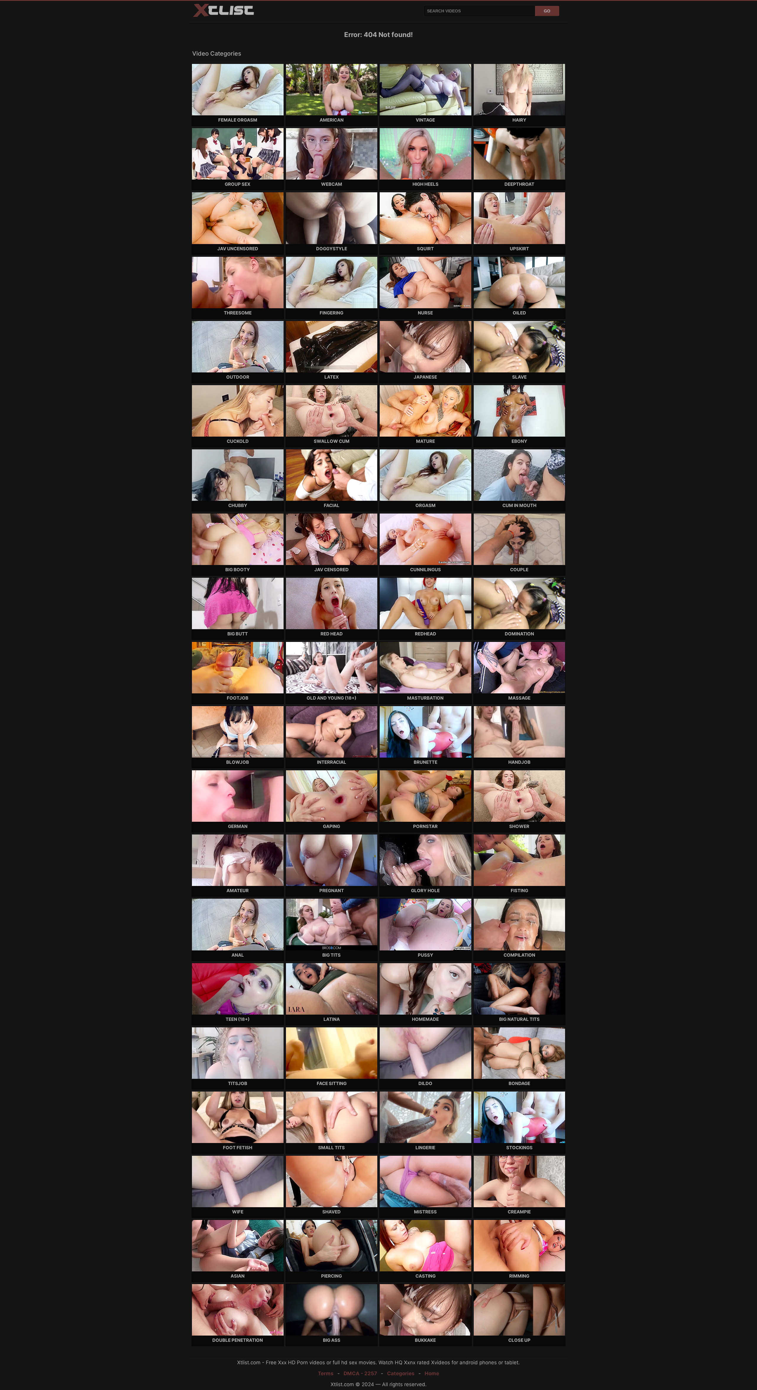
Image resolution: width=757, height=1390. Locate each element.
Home (432, 1373)
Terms (326, 1373)
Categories (401, 1373)
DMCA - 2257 (360, 1373)
